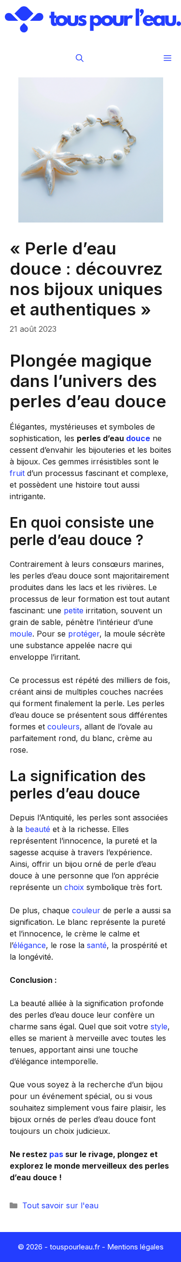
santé (97, 945)
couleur (86, 910)
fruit (17, 473)
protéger (83, 633)
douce (138, 438)
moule (21, 633)
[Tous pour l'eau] (93, 19)
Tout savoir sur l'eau (60, 1205)
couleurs (63, 726)
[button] (79, 58)
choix (74, 887)
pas (56, 1154)
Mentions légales (135, 1246)
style (159, 1026)
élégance (29, 945)
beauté (37, 829)
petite (74, 610)
